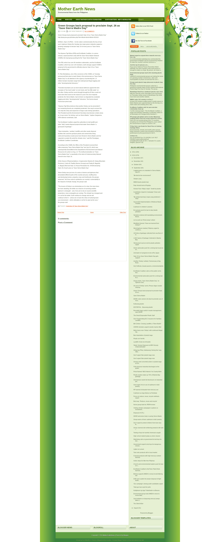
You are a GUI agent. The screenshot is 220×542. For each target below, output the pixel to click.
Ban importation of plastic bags (143, 335)
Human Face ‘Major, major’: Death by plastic (147, 189)
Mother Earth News (76, 9)
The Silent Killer (138, 503)
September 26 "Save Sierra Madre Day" (77, 206)
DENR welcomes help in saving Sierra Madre (147, 416)
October (136, 164)
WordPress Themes (90, 540)
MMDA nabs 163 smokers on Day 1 (141, 99)
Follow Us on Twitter (142, 33)
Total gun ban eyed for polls (142, 487)
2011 (134, 152)
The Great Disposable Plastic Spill (144, 315)
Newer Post (61, 212)
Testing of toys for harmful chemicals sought (147, 432)
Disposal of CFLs (138, 413)
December (137, 158)
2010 (134, 155)
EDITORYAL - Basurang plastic (143, 307)
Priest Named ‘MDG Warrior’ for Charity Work (147, 371)
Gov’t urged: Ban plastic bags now (144, 355)
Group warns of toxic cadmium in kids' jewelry (147, 419)
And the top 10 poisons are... (139, 65)
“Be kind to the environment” (142, 175)
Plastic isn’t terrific (139, 338)
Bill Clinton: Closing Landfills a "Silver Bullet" (147, 324)
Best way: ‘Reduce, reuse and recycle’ (145, 401)
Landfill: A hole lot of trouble (142, 342)
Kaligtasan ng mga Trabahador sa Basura (146, 490)
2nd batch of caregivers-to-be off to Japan (146, 253)
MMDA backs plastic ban (141, 182)
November (137, 161)
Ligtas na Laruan (138, 449)
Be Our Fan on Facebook (144, 41)
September (137, 168)
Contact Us (133, 136)
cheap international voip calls (136, 540)
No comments (89, 31)
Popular (134, 46)
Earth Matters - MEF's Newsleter (118, 19)
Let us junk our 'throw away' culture (144, 220)
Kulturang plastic (138, 304)
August (136, 508)
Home (59, 19)
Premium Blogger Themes (119, 540)
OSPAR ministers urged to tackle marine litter (147, 327)
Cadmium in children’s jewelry (142, 207)
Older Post (123, 212)
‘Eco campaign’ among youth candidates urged (148, 484)
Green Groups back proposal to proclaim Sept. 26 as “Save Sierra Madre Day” (89, 26)
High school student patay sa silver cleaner (146, 436)
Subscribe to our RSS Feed (144, 26)
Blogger (150, 513)
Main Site (68, 19)
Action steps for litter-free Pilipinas (144, 461)
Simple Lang (137, 179)
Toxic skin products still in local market (145, 452)
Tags (142, 46)
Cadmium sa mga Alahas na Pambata (145, 393)
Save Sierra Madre (139, 295)
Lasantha (108, 540)
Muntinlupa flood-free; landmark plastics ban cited (146, 92)
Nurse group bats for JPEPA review (144, 404)
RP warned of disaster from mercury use (145, 390)
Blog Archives (152, 46)
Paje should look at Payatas (142, 185)
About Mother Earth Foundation (89, 19)
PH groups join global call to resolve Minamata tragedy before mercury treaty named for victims (146, 117)
